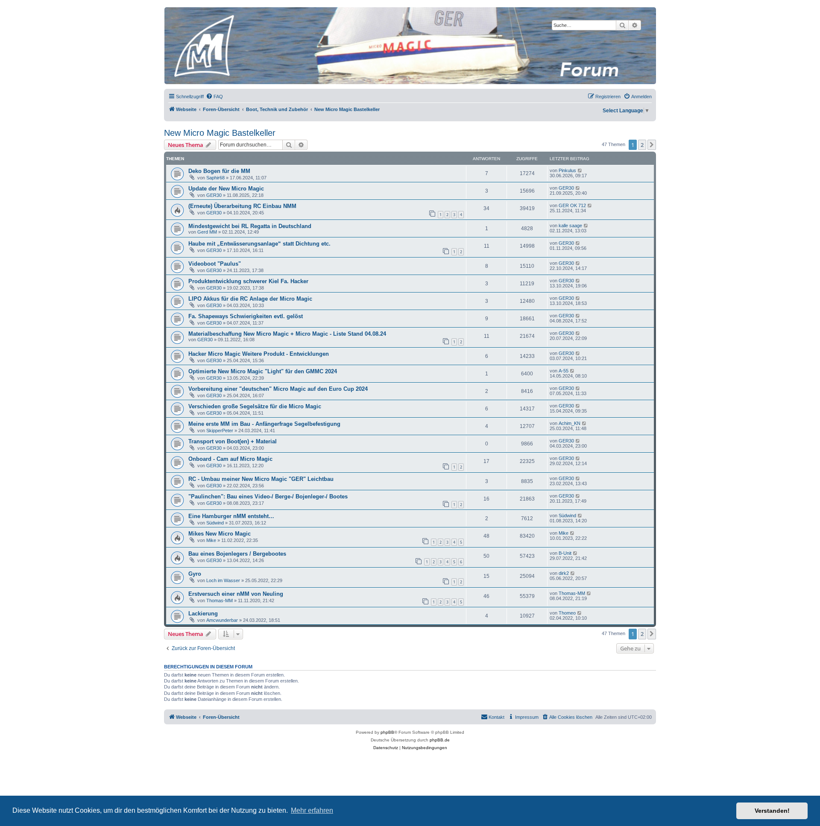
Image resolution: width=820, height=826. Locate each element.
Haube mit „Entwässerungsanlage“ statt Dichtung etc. (259, 243)
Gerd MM (207, 231)
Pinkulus (567, 170)
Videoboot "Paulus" (214, 264)
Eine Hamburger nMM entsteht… (231, 516)
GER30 (214, 195)
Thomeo (567, 612)
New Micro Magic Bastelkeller (219, 133)
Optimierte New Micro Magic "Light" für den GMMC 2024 (262, 371)
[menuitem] (214, 96)
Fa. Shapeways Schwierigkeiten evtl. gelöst (245, 316)
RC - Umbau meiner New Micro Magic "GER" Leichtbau (261, 479)
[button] (651, 145)
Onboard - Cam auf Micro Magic (230, 459)
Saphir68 (215, 177)
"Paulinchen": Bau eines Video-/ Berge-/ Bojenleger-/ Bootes (268, 496)
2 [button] (642, 145)
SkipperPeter (219, 430)
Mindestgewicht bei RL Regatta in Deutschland (249, 226)
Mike (211, 540)
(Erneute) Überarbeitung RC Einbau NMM (242, 206)
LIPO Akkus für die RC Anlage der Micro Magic (250, 299)
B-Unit (565, 553)
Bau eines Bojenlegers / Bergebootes (237, 554)
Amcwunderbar (222, 620)
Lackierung (203, 613)
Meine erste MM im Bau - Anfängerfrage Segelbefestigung (264, 424)
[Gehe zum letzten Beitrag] (580, 170)
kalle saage (570, 225)
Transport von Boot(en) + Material (232, 441)
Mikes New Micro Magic (219, 533)
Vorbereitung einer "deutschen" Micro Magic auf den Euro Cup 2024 (278, 389)
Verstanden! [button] (772, 810)
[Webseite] (409, 45)
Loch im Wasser (223, 580)
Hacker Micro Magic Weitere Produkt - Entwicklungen (258, 354)
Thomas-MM (219, 600)
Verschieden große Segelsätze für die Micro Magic (254, 406)
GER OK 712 (572, 205)
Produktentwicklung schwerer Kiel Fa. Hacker (248, 281)
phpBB (387, 732)
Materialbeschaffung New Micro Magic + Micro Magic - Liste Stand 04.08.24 (287, 334)
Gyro (194, 574)
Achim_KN (569, 423)
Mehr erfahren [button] (312, 810)
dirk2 (564, 573)
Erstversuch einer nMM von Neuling (235, 594)
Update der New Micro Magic (226, 188)
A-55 (563, 370)
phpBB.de (440, 740)
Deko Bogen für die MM (219, 171)
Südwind (215, 522)
